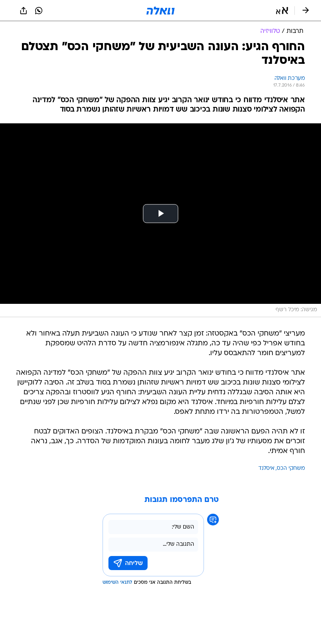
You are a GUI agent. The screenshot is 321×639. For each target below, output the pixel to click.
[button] (282, 10)
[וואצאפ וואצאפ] (39, 10)
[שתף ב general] (23, 10)
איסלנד (266, 468)
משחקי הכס (291, 468)
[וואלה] (160, 10)
